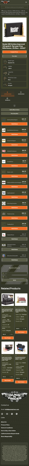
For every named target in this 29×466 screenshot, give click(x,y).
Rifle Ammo (16, 11)
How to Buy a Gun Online (8, 430)
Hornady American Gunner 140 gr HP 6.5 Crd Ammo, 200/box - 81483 (20, 358)
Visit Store (14, 124)
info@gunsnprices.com (12, 409)
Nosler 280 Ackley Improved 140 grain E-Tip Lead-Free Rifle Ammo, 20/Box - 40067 (14, 13)
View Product (8, 338)
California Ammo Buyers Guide (10, 433)
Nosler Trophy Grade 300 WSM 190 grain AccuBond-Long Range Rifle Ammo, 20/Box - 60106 (7, 359)
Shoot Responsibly (6, 436)
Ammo (10, 11)
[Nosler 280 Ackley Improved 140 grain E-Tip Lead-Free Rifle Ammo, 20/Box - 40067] (14, 30)
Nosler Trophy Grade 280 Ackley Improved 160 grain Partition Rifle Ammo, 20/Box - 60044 (21, 311)
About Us (3, 422)
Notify (14, 280)
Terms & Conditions (7, 427)
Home (5, 11)
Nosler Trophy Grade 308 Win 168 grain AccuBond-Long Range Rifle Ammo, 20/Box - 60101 (7, 311)
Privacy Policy (5, 425)
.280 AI (23, 11)
